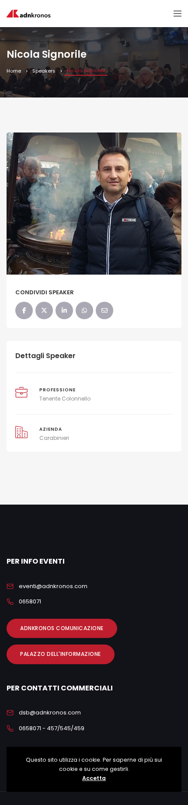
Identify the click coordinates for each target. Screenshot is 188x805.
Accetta (94, 778)
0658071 (30, 601)
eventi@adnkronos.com (53, 586)
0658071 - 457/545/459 (51, 728)
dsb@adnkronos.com (50, 712)
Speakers (44, 70)
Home (14, 70)
